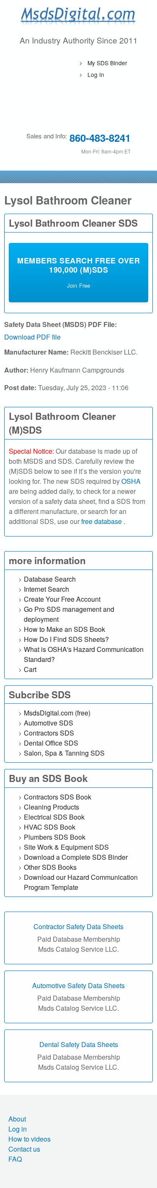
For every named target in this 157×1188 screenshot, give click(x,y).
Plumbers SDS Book (54, 837)
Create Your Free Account (62, 599)
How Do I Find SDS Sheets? (66, 639)
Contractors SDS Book (57, 797)
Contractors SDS (49, 733)
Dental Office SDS (51, 743)
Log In (96, 74)
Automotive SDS (48, 723)
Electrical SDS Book (54, 817)
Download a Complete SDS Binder (76, 857)
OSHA (131, 481)
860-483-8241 (100, 137)
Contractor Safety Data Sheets (78, 926)
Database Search (50, 579)
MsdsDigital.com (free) (57, 713)
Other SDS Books (50, 867)
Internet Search (46, 589)
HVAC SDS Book (49, 827)
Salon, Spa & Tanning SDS (64, 753)
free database (102, 521)
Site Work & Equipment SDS (66, 847)
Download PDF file (32, 337)
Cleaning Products (51, 807)
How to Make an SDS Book (64, 629)
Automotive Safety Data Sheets (78, 985)
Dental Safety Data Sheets (78, 1044)
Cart (30, 669)
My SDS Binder (107, 63)
